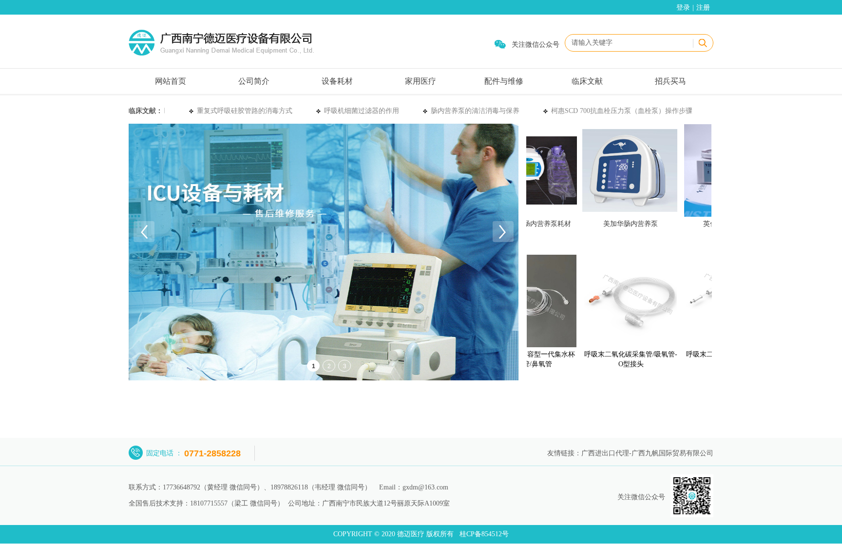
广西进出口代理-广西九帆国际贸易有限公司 (647, 453)
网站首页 (170, 81)
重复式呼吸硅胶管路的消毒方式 (239, 110)
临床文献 (587, 81)
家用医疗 (420, 81)
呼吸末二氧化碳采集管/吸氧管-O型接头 (621, 359)
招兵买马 (670, 81)
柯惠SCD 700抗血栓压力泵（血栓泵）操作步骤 (617, 110)
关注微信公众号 (535, 44)
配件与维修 (503, 81)
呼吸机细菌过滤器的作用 (356, 110)
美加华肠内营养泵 (620, 223)
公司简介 (253, 81)
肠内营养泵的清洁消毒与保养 (470, 110)
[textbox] (627, 43)
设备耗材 (337, 81)
